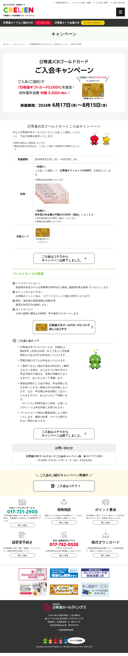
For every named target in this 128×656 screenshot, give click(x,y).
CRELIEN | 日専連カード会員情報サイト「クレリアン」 (18, 10)
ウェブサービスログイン (92, 23)
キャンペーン (19, 44)
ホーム (6, 44)
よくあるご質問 (102, 3)
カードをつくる (43, 23)
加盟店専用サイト (63, 3)
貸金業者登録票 (65, 630)
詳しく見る (22, 525)
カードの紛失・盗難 (83, 3)
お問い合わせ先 (119, 3)
